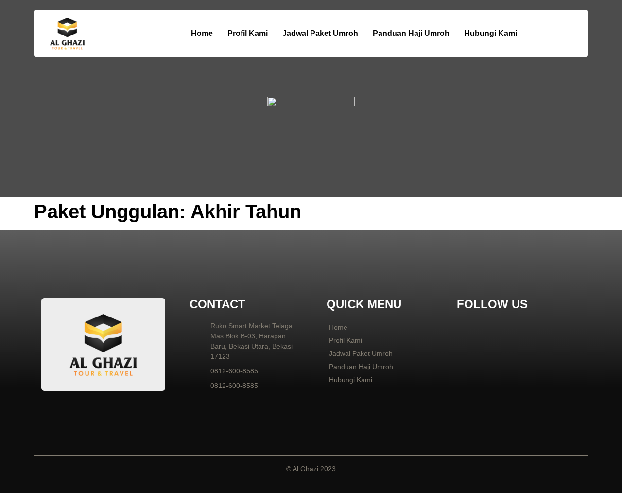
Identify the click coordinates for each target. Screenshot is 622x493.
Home (202, 33)
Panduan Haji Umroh (411, 33)
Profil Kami (247, 33)
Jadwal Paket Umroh (320, 33)
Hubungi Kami (490, 33)
